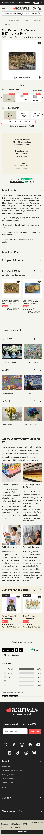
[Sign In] (34, 8)
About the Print (11, 252)
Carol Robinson (28, 619)
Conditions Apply (22, 168)
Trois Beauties (29, 616)
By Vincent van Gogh (10, 37)
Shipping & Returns (13, 260)
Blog (4, 787)
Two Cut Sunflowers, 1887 (11, 301)
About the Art (9, 190)
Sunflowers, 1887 (30, 301)
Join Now (35, 731)
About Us (6, 766)
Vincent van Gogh (8, 303)
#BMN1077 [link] (8, 24)
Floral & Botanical (14, 20)
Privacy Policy (8, 774)
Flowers (26, 20)
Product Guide (36, 90)
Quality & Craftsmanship (12, 770)
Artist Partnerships (9, 778)
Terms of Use (7, 783)
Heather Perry (7, 619)
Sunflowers (37, 20)
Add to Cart (22, 832)
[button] (8, 98)
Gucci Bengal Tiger (10, 616)
